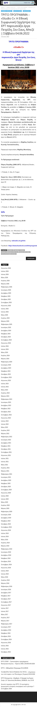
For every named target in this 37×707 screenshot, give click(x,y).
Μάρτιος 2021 (5, 471)
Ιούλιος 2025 (5, 309)
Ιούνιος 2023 (5, 387)
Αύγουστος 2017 (6, 605)
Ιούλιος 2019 (5, 533)
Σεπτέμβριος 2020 (6, 489)
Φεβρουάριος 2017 (6, 624)
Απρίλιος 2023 (5, 393)
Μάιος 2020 (4, 502)
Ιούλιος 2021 (5, 458)
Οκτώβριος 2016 (6, 636)
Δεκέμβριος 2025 (6, 293)
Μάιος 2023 (4, 390)
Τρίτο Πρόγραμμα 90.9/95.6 (9, 254)
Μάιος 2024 (4, 352)
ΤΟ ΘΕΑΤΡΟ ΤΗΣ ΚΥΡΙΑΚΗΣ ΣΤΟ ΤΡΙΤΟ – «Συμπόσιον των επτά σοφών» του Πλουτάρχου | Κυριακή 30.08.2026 (18, 673)
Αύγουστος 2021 (6, 455)
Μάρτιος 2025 (5, 321)
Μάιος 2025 (4, 315)
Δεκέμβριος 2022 (6, 405)
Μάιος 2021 (4, 465)
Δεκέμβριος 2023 (6, 368)
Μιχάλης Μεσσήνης (24, 252)
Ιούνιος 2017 (5, 611)
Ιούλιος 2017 (5, 608)
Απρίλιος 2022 (5, 430)
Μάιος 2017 (4, 614)
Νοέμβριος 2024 (5, 333)
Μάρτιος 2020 (5, 508)
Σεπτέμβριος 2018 (6, 564)
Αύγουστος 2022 (6, 418)
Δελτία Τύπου (17, 11)
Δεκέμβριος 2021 (6, 443)
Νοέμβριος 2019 (5, 521)
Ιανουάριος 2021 (6, 477)
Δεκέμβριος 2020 (6, 480)
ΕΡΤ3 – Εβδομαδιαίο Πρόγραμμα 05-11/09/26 (14, 668)
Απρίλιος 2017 (5, 617)
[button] (34, 3)
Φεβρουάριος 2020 (6, 511)
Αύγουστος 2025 (6, 305)
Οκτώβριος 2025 (6, 299)
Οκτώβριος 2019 (6, 524)
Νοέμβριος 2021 (5, 446)
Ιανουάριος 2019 (6, 552)
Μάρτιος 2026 (5, 284)
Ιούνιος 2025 (5, 312)
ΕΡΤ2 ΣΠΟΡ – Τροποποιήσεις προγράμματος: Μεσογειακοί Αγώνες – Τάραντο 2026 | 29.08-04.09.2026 (18, 662)
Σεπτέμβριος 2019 (6, 527)
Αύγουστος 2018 (6, 567)
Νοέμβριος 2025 (5, 296)
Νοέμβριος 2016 (5, 633)
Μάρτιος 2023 (5, 396)
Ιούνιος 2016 (5, 649)
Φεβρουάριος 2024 (6, 362)
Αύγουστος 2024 (6, 343)
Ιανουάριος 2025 (6, 327)
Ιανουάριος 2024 (6, 365)
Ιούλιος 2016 (5, 645)
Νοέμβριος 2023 (5, 371)
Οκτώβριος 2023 (6, 374)
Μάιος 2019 (4, 539)
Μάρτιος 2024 (5, 358)
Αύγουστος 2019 (6, 530)
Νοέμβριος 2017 (5, 596)
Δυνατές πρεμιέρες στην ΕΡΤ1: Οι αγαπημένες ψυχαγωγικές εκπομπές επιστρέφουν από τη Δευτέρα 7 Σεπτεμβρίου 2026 (17, 686)
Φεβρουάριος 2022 (6, 436)
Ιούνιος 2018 (5, 574)
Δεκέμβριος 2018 (6, 555)
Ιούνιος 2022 (5, 424)
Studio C (10, 250)
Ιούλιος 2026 (5, 271)
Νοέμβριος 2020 (5, 483)
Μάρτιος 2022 (5, 433)
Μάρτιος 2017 (5, 621)
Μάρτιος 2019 (5, 546)
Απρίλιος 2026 (5, 280)
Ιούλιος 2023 (5, 383)
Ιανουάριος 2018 (6, 589)
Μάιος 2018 (4, 577)
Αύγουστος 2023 (6, 380)
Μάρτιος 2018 (5, 583)
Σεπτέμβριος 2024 (6, 340)
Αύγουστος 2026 (6, 268)
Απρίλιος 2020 (5, 505)
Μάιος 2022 (4, 427)
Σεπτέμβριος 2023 (6, 377)
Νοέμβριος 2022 (5, 408)
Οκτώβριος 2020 (6, 486)
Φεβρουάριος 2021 (6, 474)
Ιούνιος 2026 (5, 274)
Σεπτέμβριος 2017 (6, 602)
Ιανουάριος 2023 (6, 402)
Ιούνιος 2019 (5, 536)
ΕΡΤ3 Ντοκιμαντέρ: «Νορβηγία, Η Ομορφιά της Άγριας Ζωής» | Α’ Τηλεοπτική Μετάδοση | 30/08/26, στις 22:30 (17, 679)
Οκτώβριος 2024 (6, 337)
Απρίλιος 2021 (5, 468)
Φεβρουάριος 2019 (6, 549)
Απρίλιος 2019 (5, 543)
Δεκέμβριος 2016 (6, 630)
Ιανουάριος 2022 (6, 440)
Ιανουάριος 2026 (6, 290)
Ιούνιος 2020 (5, 499)
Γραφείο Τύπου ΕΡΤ (7, 11)
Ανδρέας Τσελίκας (19, 250)
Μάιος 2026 (4, 277)
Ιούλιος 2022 (5, 421)
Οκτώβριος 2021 (6, 449)
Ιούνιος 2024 (5, 349)
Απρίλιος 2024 (5, 355)
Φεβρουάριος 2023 (6, 399)
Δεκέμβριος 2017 (6, 592)
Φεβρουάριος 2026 (6, 287)
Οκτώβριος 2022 (6, 411)
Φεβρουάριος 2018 (6, 586)
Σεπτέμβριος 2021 (6, 452)
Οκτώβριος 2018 (6, 561)
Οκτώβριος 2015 (6, 652)
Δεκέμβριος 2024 (6, 330)
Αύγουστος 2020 (6, 493)
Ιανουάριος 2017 (6, 627)
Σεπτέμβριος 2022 (6, 415)
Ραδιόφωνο (27, 11)
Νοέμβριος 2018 (5, 558)
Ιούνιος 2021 (5, 461)
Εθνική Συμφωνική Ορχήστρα (10, 252)
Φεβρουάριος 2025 (6, 324)
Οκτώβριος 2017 (6, 599)
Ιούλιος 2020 (5, 496)
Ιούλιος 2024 (5, 346)
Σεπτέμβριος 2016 (6, 639)
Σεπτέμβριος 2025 (6, 302)
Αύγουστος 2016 (6, 642)
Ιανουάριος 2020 (6, 514)
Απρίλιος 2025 (5, 318)
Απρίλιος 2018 (5, 580)
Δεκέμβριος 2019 (6, 518)
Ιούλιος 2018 (5, 571)
